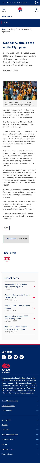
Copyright (5, 430)
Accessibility (6, 420)
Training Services (13, 406)
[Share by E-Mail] (7, 261)
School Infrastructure (14, 401)
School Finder (7, 411)
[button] (4, 9)
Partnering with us (8, 439)
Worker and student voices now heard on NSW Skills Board (16, 329)
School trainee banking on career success (17, 308)
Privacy (4, 444)
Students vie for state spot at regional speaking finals (16, 286)
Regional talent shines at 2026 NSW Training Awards (16, 318)
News (6, 23)
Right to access (7, 449)
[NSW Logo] (20, 9)
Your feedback (7, 454)
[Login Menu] (36, 2)
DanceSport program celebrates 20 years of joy (17, 297)
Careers (4, 425)
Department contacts (10, 435)
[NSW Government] (20, 368)
